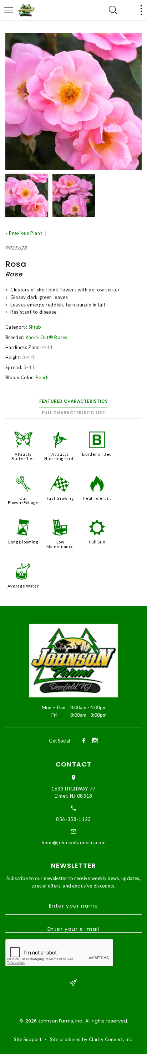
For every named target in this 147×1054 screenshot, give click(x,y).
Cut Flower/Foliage (23, 500)
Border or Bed (97, 454)
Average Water (23, 586)
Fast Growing (60, 498)
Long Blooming (23, 542)
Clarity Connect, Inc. (111, 1039)
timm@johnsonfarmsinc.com (73, 842)
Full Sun (97, 542)
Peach (42, 377)
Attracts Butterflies (23, 456)
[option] (73, 101)
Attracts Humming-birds (60, 456)
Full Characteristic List (73, 413)
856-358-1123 (73, 819)
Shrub (35, 327)
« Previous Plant (23, 233)
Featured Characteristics (73, 401)
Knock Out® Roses (46, 337)
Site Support (27, 1039)
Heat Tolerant (97, 498)
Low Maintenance (60, 544)
